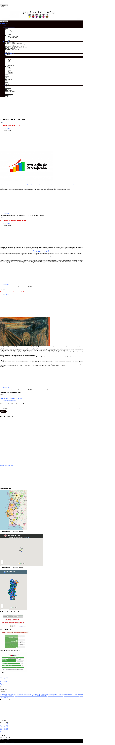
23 (7, 680)
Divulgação (49, 694)
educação (54, 694)
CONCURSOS (6, 41)
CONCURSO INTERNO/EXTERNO (13, 43)
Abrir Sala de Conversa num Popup (6, 465)
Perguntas (77, 696)
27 (4, 681)
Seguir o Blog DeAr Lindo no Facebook (11, 398)
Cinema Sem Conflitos (10, 91)
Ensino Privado (61, 694)
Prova (81, 696)
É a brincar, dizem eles (41, 251)
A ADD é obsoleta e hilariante (10, 125)
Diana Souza (8, 95)
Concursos (20, 694)
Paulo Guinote (72, 696)
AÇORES (7, 52)
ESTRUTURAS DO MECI (9, 27)
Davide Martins (8, 90)
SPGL (9, 70)
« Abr (1, 684)
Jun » (3, 684)
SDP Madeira (11, 65)
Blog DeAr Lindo (4, 23)
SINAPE (7, 83)
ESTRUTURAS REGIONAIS (9, 53)
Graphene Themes (10, 742)
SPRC (9, 68)
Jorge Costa (7, 96)
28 (5, 681)
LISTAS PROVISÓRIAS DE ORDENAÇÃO (15, 46)
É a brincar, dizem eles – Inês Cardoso (13, 220)
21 (5, 680)
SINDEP (7, 76)
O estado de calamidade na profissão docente (15, 292)
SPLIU (6, 78)
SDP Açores (10, 64)
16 (7, 678)
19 (3, 680)
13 (4, 678)
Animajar (7, 92)
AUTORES (5, 85)
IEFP (1, 696)
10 (0, 678)
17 (0, 680)
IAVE (6, 35)
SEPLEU (7, 77)
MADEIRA (7, 50)
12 (3, 678)
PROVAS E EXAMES (13, 36)
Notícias (35, 696)
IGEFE (9, 34)
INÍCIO (4, 25)
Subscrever (3, 411)
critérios (43, 694)
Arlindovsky (8, 86)
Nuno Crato (50, 696)
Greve (79, 694)
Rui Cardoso (8, 88)
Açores (9, 694)
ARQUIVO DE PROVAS (13, 37)
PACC (67, 696)
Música (30, 696)
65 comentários (6, 387)
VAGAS (2, 697)
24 (0, 681)
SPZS (9, 71)
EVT (69, 694)
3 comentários (6, 284)
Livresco (7, 89)
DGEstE (10, 33)
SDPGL (9, 61)
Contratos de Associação (38, 694)
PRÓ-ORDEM (8, 79)
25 (1, 681)
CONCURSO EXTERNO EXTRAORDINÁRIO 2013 (17, 45)
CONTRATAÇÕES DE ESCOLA (12, 49)
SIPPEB (7, 84)
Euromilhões (66, 694)
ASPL (6, 82)
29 (6, 681)
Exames (71, 694)
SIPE (6, 80)
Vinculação (6, 697)
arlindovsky (6, 294)
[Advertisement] (40, 107)
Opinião (65, 696)
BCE (11, 694)
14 (5, 678)
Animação (3, 694)
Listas (13, 696)
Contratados (24, 694)
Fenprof (74, 694)
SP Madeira (10, 73)
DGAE (9, 30)
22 (6, 680)
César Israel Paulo (9, 94)
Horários (81, 694)
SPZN (9, 59)
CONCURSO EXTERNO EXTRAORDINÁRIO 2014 (17, 47)
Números (54, 696)
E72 (11, 31)
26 (3, 681)
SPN (9, 67)
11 (1, 678)
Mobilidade (21, 696)
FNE (6, 58)
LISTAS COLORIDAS (10, 48)
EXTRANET (11, 39)
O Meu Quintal (60, 696)
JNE (9, 40)
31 (0, 683)
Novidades (43, 696)
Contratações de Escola (30, 694)
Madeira (16, 696)
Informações (7, 696)
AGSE (6, 29)
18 (1, 680)
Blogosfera (14, 694)
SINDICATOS (6, 56)
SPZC (9, 60)
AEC (1, 694)
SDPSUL (10, 62)
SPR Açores (10, 72)
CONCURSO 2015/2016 (10, 42)
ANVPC (6, 694)
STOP (6, 74)
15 (6, 678)
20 (4, 680)
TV (0, 697)
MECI (6, 28)
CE (17, 694)
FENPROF (7, 66)
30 (7, 681)
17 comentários (6, 213)
